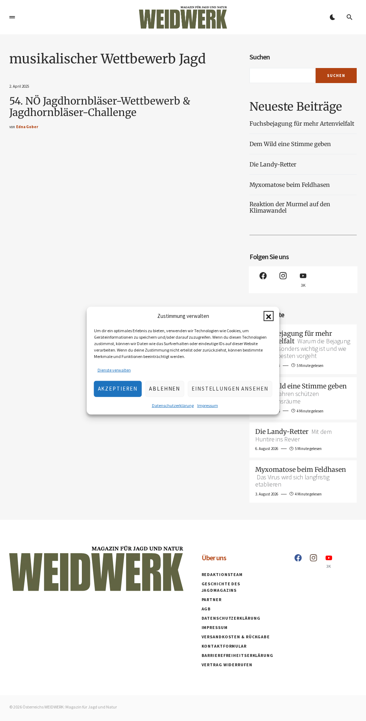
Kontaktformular (224, 646)
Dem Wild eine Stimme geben (290, 144)
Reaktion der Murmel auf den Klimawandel (289, 207)
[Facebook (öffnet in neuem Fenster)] (263, 279)
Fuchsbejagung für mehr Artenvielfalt (301, 123)
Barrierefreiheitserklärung (237, 655)
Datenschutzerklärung (173, 405)
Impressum (207, 405)
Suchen (259, 56)
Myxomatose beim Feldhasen (289, 185)
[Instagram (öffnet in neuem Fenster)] (283, 279)
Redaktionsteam (222, 574)
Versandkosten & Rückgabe (236, 636)
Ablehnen (164, 388)
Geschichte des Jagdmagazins (221, 587)
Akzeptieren (118, 388)
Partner (212, 599)
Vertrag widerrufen (227, 664)
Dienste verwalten (114, 369)
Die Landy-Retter (272, 164)
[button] (268, 316)
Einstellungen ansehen (230, 388)
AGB (206, 608)
